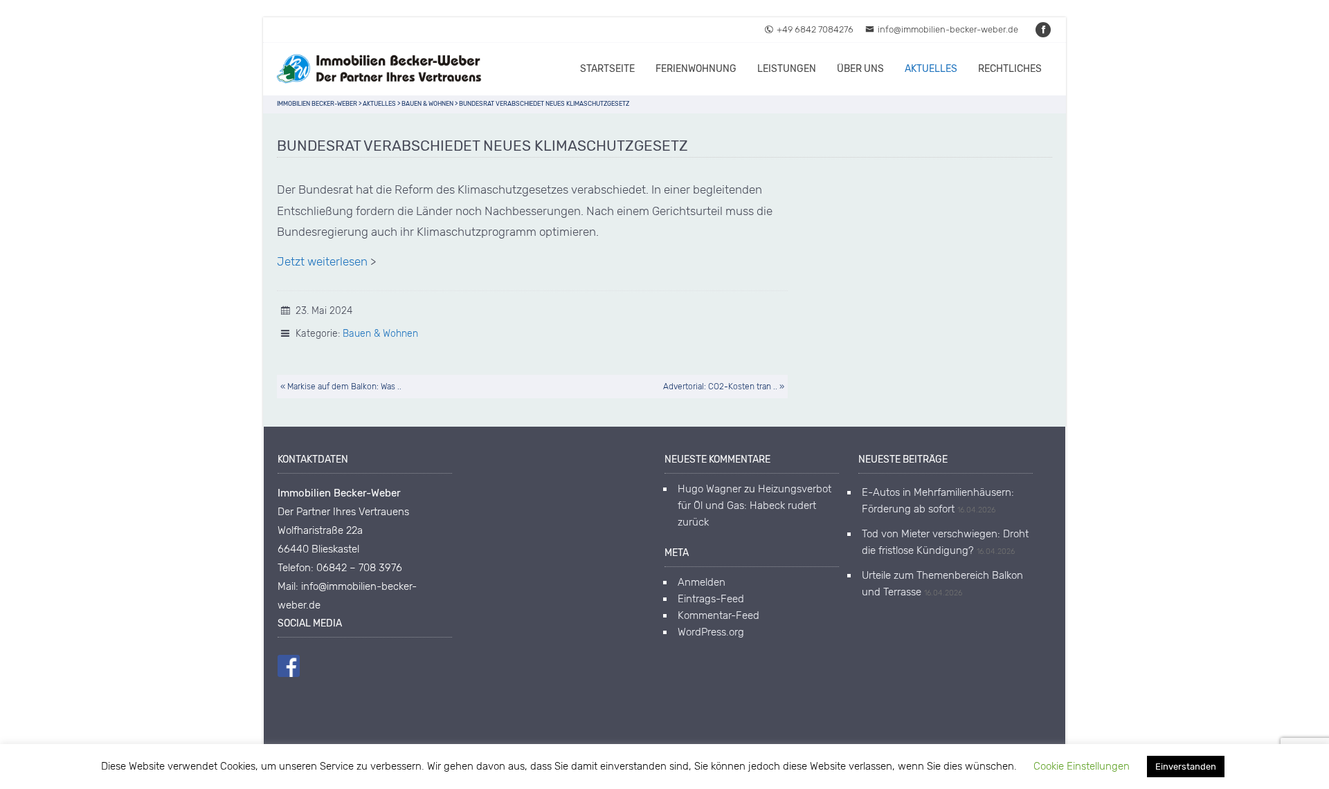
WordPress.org (711, 632)
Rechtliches (1010, 69)
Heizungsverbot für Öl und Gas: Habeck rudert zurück (754, 505)
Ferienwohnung (696, 69)
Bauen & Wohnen (380, 334)
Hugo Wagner (709, 489)
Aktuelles (931, 69)
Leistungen (786, 69)
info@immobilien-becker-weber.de (948, 29)
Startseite (607, 69)
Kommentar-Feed (718, 615)
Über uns (860, 69)
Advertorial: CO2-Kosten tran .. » (723, 386)
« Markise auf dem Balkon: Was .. (340, 386)
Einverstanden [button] (1185, 766)
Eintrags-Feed (711, 599)
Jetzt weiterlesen (322, 261)
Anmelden (701, 582)
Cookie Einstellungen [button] (1081, 766)
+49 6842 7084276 (815, 29)
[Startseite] (381, 69)
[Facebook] (1044, 29)
